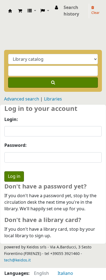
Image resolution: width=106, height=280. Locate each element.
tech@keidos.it (17, 260)
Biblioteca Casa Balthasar (10, 11)
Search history (71, 10)
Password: (15, 145)
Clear (95, 12)
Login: (11, 119)
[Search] (53, 82)
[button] (20, 10)
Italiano (65, 273)
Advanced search (21, 99)
